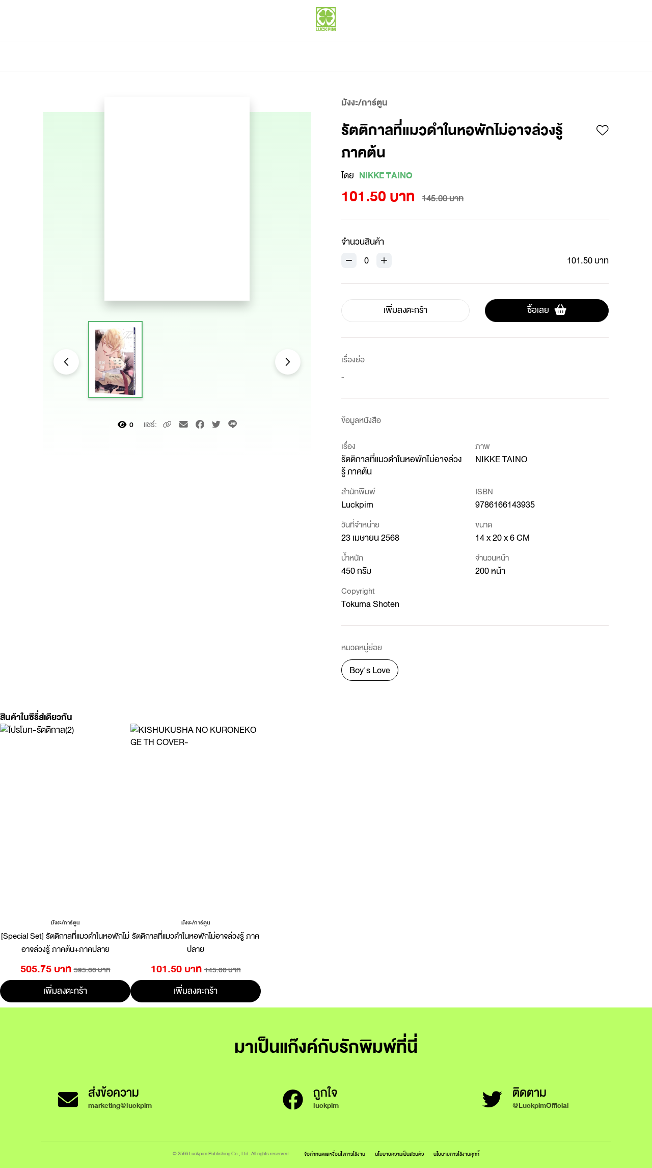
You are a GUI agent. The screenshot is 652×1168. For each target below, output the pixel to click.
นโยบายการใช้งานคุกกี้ (456, 1154)
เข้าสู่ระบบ (542, 41)
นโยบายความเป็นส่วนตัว (399, 1154)
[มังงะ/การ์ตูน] (65, 922)
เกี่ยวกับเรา (362, 56)
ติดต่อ (427, 56)
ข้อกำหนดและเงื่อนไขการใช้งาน (334, 1154)
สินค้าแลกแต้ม (283, 56)
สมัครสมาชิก (589, 41)
